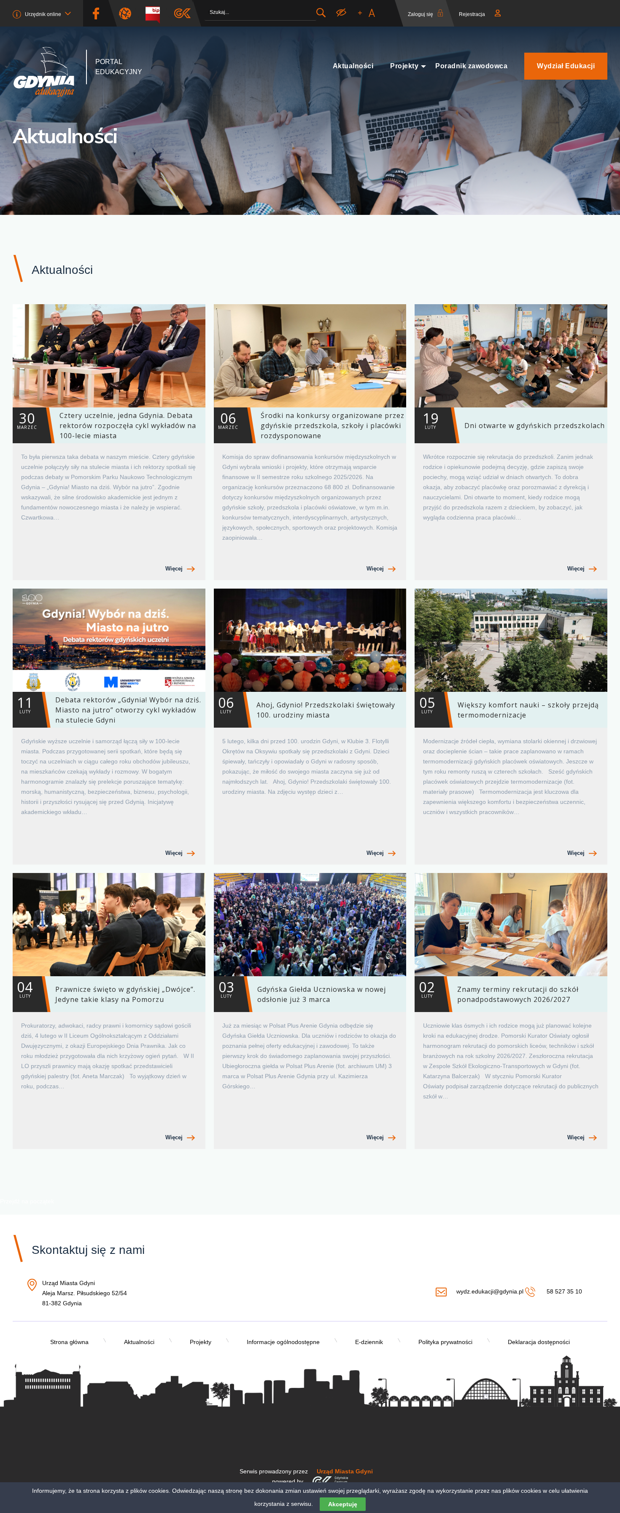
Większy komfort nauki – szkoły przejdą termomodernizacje (509, 707)
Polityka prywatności (445, 1342)
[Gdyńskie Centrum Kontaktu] (330, 1481)
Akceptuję (342, 1504)
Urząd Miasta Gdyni (345, 1471)
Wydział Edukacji (566, 66)
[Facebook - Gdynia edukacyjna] (95, 13)
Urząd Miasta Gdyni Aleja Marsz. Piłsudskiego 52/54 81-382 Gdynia (84, 1293)
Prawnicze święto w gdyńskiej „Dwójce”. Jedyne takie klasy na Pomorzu (106, 991)
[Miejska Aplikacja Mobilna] (182, 13)
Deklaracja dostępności (539, 1342)
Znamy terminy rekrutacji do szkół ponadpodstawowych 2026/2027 (499, 991)
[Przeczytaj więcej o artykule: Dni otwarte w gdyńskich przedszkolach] (511, 355)
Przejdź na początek (27, 1201)
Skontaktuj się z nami (88, 1249)
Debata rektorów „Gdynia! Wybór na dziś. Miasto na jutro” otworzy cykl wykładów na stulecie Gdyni (109, 709)
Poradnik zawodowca (471, 66)
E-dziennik (369, 1342)
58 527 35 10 (563, 1291)
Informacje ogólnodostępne (283, 1342)
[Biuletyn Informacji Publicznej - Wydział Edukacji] (155, 13)
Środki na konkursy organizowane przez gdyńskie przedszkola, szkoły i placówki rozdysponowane (311, 424)
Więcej (174, 568)
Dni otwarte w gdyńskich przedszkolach (514, 419)
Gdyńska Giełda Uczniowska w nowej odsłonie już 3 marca (302, 991)
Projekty (404, 66)
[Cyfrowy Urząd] (128, 13)
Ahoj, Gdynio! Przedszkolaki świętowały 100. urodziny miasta (306, 707)
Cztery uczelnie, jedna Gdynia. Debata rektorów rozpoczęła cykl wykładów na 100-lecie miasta (106, 424)
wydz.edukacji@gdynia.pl (489, 1291)
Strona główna (69, 1342)
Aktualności (353, 66)
